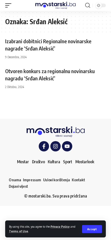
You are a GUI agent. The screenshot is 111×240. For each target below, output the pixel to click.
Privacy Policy (60, 226)
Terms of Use (18, 231)
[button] (92, 229)
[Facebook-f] (44, 146)
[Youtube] (67, 146)
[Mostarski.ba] (55, 5)
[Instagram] (55, 146)
